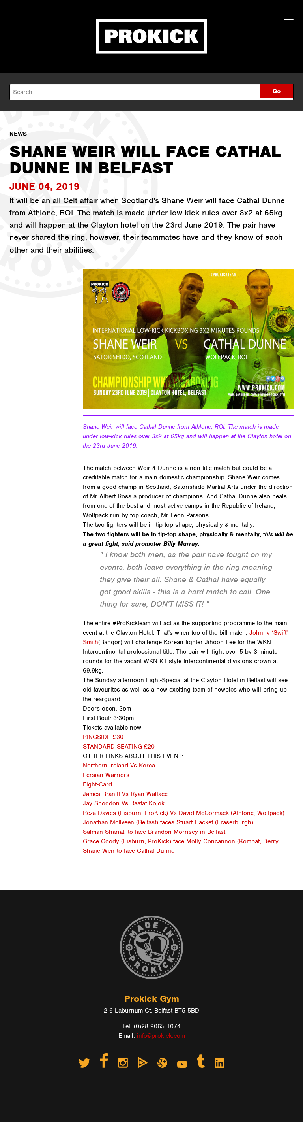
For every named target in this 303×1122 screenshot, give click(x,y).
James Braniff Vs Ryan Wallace (125, 794)
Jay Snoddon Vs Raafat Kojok (124, 803)
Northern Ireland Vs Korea (119, 765)
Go (277, 91)
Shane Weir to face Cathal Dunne (128, 851)
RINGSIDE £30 (103, 737)
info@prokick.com (161, 1036)
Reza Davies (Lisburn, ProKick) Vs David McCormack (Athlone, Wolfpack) (183, 813)
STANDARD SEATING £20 (119, 747)
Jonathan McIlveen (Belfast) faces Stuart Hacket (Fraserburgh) (168, 822)
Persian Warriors (106, 775)
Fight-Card (97, 784)
